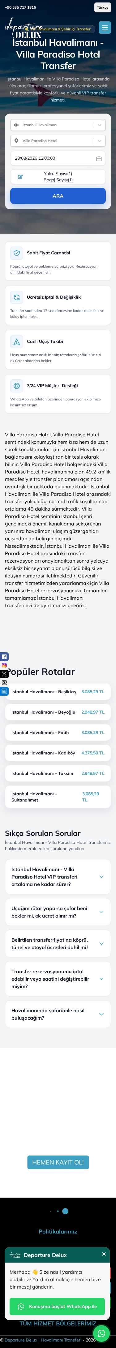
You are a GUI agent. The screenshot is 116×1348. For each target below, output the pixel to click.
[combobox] (20, 125)
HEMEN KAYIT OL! (58, 1162)
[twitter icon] (4, 674)
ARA (58, 196)
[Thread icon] (4, 683)
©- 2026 (48, 1340)
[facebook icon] (4, 657)
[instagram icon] (4, 665)
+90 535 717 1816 (20, 7)
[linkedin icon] (4, 691)
